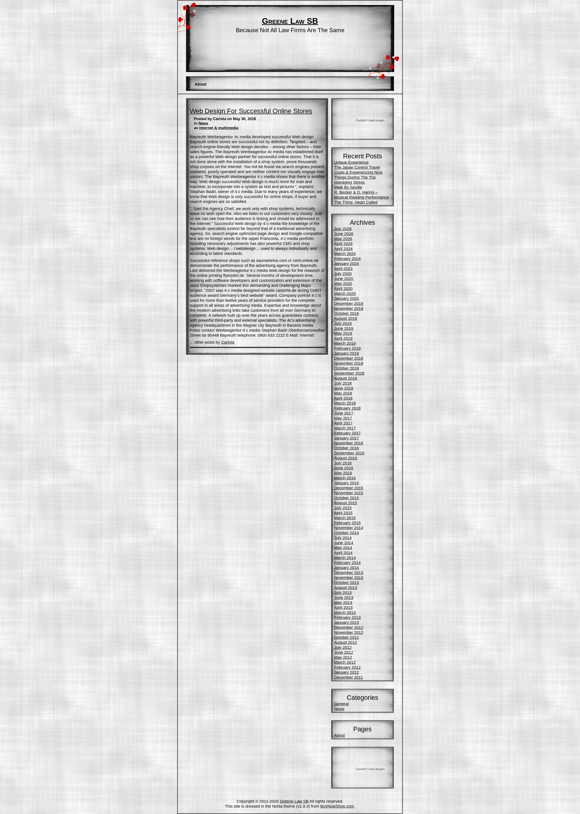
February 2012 (347, 667)
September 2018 (349, 373)
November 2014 (348, 527)
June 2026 (343, 233)
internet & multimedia (218, 128)
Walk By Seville (348, 187)
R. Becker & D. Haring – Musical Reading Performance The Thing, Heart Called (361, 197)
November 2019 (348, 308)
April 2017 (343, 423)
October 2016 (346, 448)
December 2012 (348, 627)
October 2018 (346, 368)
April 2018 (343, 398)
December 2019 (348, 303)
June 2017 (343, 413)
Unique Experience (351, 162)
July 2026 (343, 228)
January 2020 (346, 298)
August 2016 (345, 458)
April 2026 (343, 243)
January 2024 (346, 263)
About (200, 84)
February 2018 (347, 408)
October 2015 (346, 497)
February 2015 (347, 522)
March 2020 (345, 293)
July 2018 (343, 383)
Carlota (227, 342)
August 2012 (345, 642)
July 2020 (343, 273)
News (203, 123)
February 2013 (347, 617)
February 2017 (347, 433)
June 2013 (343, 597)
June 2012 (343, 652)
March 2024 (345, 253)
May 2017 (343, 418)
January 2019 (346, 353)
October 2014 (346, 532)
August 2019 (345, 318)
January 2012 (346, 672)
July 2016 (343, 463)
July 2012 (343, 647)
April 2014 (343, 552)
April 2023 (343, 268)
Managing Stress (349, 182)
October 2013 (346, 582)
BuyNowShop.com (337, 806)
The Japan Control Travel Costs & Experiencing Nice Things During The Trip (358, 172)
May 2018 (343, 393)
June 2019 (343, 328)
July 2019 (343, 323)
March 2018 (345, 403)
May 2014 (343, 547)
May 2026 (343, 238)
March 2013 (345, 612)
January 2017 (346, 438)
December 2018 (348, 358)
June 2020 (343, 278)
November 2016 (348, 443)
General (341, 703)
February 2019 (347, 348)
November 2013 (348, 577)
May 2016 (343, 473)
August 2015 (345, 502)
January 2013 (346, 622)
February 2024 (347, 258)
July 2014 (343, 537)
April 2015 (343, 512)
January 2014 (346, 567)
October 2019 (346, 313)
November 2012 (348, 632)
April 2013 (343, 607)
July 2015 (343, 507)
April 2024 (343, 248)
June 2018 (343, 388)
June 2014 (343, 542)
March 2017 (345, 428)
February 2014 (347, 562)
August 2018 (345, 378)
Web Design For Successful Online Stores (251, 111)
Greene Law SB (290, 21)
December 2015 (348, 488)
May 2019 (343, 333)
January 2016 (346, 483)
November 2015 (348, 492)
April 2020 (343, 288)
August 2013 (345, 587)
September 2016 (349, 453)
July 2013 (343, 592)
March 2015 (345, 517)
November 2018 (348, 363)
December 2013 (348, 572)
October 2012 (346, 637)
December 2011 (348, 677)
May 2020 (343, 283)
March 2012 (345, 662)
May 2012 (343, 657)
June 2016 (343, 468)
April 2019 (343, 338)
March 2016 (345, 478)
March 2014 (345, 557)
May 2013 (343, 602)
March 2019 (345, 343)
